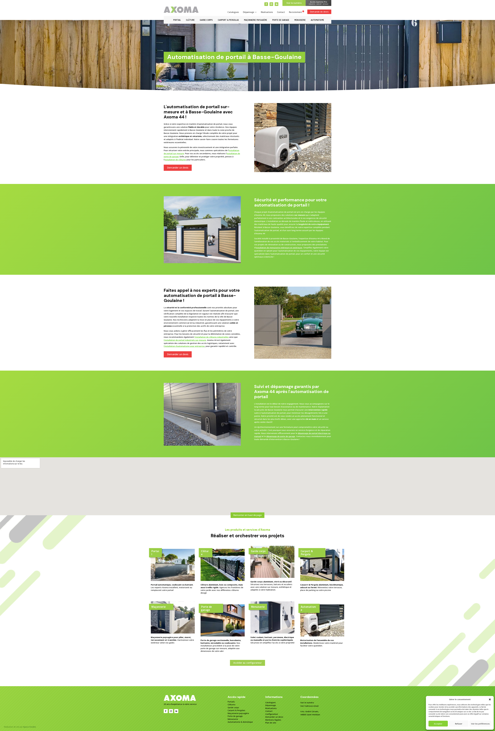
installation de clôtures (175, 159)
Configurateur (271, 714)
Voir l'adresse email (309, 706)
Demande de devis (319, 11)
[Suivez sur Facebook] (266, 4)
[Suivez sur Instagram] (271, 4)
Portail (177, 20)
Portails (231, 701)
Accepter (438, 723)
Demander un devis (177, 167)
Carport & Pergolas (236, 710)
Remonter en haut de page (247, 515)
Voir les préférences (480, 723)
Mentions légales (273, 720)
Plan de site (270, 722)
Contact (281, 12)
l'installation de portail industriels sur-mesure (185, 340)
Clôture (190, 20)
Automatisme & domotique (240, 722)
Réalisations (267, 12)
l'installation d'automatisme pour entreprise (184, 346)
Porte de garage (280, 20)
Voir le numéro (294, 2)
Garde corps (206, 20)
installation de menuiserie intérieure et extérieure (279, 247)
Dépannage (248, 12)
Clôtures (231, 704)
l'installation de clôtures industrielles (211, 337)
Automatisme (317, 20)
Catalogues (233, 12)
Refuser (458, 723)
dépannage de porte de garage (280, 436)
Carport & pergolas (228, 20)
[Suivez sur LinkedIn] (276, 4)
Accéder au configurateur (247, 662)
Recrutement (295, 12)
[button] (490, 699)
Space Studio (29, 727)
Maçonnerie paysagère (255, 20)
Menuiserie (300, 20)
